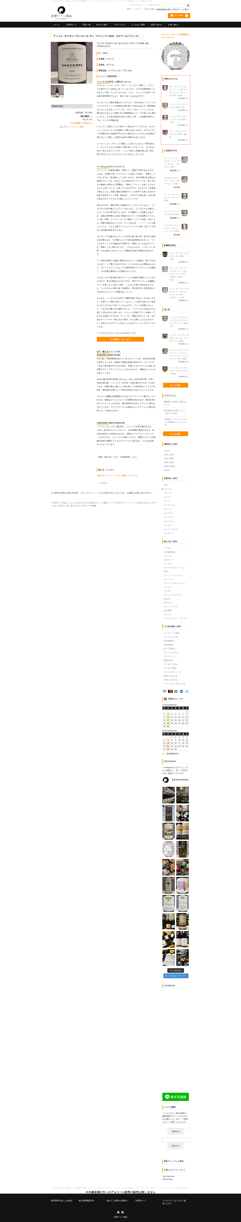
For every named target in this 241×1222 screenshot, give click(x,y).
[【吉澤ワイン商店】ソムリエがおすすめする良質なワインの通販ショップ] (61, 18)
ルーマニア (168, 517)
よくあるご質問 (138, 25)
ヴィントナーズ (170, 606)
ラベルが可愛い (170, 668)
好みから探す (102, 25)
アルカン (168, 591)
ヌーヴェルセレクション (174, 567)
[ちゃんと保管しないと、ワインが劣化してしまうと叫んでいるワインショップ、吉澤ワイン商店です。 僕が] (182, 813)
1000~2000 (169, 454)
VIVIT (166, 571)
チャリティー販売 (171, 633)
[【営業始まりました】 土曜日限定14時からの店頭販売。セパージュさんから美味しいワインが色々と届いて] (182, 957)
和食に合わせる (170, 676)
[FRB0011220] (72, 63)
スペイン (168, 497)
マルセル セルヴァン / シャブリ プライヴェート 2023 (172, 181)
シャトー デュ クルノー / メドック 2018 (171, 197)
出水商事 (168, 610)
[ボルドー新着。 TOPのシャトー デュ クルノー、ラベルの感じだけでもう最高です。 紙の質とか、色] (182, 831)
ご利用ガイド (71, 25)
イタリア (168, 493)
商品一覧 (87, 25)
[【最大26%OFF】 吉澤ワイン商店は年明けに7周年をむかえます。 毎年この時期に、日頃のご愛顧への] (168, 921)
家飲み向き (168, 660)
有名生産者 (168, 645)
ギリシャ (168, 509)
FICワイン (168, 603)
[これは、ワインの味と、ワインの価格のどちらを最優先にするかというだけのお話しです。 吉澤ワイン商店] (182, 849)
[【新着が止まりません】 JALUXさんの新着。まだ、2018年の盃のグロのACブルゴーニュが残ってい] (168, 903)
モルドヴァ (168, 521)
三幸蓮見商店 (169, 552)
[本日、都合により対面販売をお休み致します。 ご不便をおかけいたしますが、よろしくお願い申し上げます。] (168, 795)
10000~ (167, 470)
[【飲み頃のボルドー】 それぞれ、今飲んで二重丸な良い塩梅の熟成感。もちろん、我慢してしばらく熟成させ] (182, 903)
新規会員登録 (150, 9)
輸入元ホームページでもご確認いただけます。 (119, 475)
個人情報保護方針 (86, 1200)
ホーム (57, 25)
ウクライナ (168, 533)
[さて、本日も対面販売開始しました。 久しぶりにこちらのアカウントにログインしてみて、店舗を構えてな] (182, 867)
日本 (166, 485)
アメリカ (168, 525)
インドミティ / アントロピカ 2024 (171, 212)
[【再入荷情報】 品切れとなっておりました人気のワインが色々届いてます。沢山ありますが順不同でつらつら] (182, 921)
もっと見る (175, 385)
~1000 (166, 451)
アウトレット (169, 656)
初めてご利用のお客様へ (117, 1200)
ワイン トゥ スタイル (173, 575)
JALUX (167, 599)
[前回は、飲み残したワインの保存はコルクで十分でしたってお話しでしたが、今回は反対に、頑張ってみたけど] (182, 795)
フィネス (168, 548)
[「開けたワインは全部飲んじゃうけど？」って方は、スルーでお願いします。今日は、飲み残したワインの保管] (168, 813)
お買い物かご (174, 25)
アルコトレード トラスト (175, 618)
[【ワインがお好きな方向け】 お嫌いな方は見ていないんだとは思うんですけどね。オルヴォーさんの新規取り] (168, 939)
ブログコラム (119, 25)
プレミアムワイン (171, 652)
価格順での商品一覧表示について (175, 403)
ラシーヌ (168, 614)
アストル (168, 556)
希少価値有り (169, 641)
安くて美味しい (170, 648)
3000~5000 (169, 462)
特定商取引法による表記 (61, 1200)
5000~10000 (169, 466)
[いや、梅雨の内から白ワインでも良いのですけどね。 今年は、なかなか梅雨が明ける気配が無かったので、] (168, 831)
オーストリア (169, 505)
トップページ (144, 223)
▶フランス (166, 489)
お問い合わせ (156, 25)
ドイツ (167, 501)
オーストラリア (170, 529)
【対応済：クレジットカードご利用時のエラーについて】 (175, 422)
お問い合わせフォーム (90, 493)
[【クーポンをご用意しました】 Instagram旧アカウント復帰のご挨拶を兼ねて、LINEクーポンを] (168, 849)
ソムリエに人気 (170, 637)
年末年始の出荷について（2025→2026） (174, 412)
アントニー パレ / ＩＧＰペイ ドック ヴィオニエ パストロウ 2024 (172, 162)
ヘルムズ (168, 587)
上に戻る (103, 483)
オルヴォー (168, 560)
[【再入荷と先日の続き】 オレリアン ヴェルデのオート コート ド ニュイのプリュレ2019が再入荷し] (168, 957)
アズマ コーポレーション (175, 583)
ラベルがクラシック (172, 672)
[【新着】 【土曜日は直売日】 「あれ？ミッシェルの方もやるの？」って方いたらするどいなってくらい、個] (182, 939)
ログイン (138, 9)
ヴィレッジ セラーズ (173, 595)
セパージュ (168, 579)
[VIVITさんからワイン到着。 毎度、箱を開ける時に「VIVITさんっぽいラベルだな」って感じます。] (168, 867)
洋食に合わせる (170, 680)
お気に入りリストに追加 (73, 127)
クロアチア (168, 513)
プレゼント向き (170, 664)
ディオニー (168, 564)
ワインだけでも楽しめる (174, 684)
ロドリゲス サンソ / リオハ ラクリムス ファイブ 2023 (172, 228)
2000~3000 (169, 458)
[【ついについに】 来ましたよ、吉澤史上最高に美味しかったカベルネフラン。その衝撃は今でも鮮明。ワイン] (182, 885)
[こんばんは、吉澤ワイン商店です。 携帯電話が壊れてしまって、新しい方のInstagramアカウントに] (168, 885)
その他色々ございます (120, 339)
